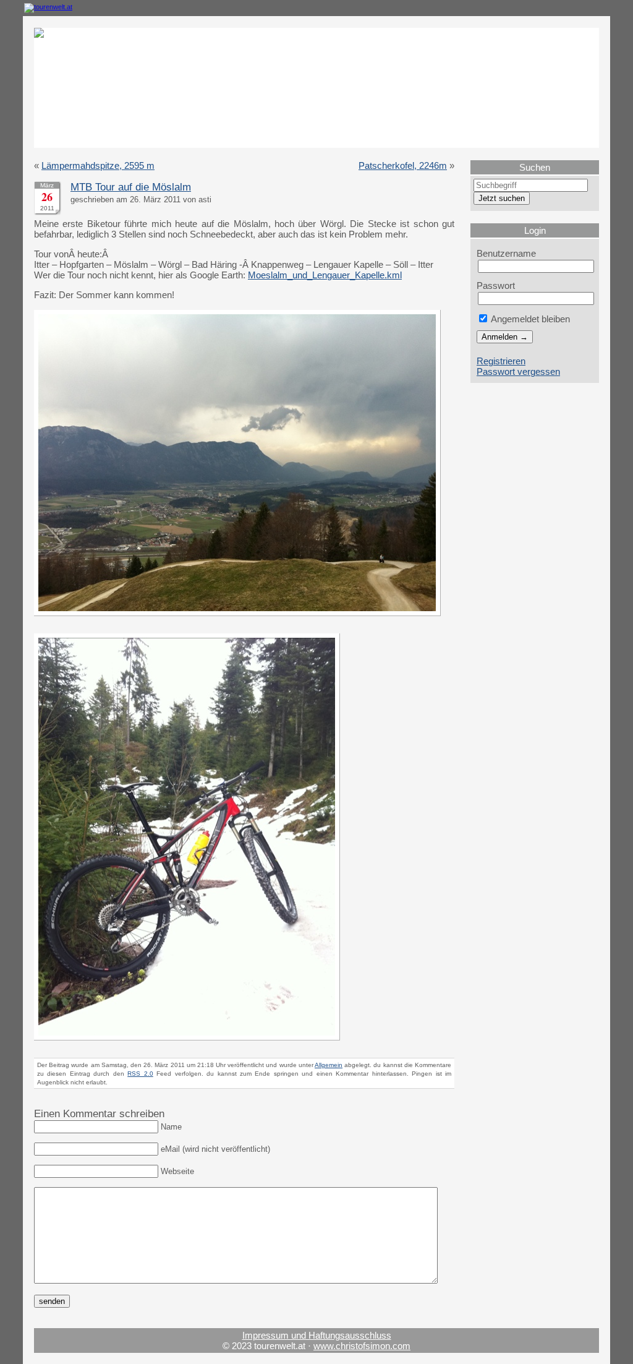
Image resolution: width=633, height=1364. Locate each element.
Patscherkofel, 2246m (403, 165)
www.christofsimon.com (361, 1345)
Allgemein (328, 1065)
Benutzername (506, 253)
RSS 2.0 (140, 1073)
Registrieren (501, 361)
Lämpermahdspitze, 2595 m (98, 165)
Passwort (496, 285)
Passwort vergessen (518, 371)
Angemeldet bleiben (529, 319)
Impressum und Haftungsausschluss (316, 1335)
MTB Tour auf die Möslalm (130, 187)
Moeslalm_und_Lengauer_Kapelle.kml (325, 275)
